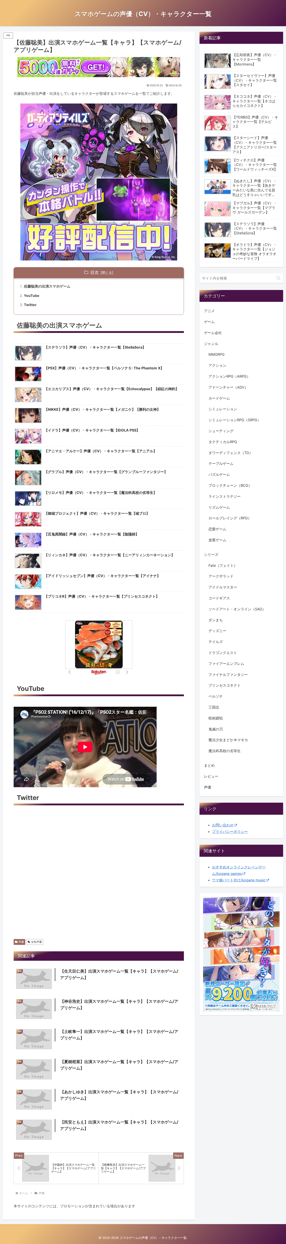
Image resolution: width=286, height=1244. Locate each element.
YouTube (31, 295)
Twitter (30, 305)
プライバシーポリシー (230, 831)
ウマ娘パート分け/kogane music (238, 880)
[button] (278, 278)
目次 (94, 272)
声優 (21, 942)
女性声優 (36, 942)
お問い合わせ (222, 825)
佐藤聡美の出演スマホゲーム (47, 286)
